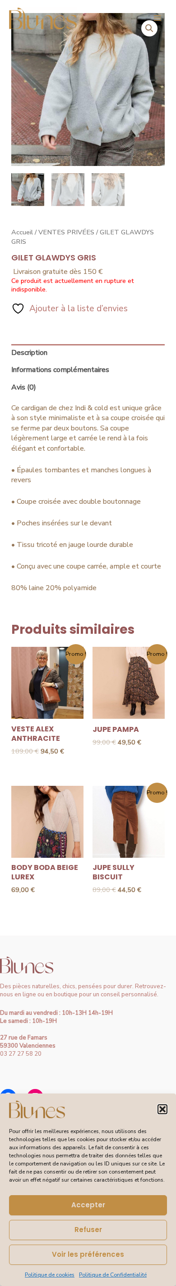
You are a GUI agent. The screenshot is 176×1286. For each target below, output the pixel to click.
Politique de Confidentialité (113, 1274)
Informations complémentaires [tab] (60, 370)
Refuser (88, 1229)
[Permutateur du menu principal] (157, 18)
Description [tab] (29, 353)
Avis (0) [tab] (23, 387)
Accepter (88, 1205)
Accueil (22, 232)
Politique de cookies (49, 1274)
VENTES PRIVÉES (66, 232)
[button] (162, 1109)
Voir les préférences (88, 1254)
